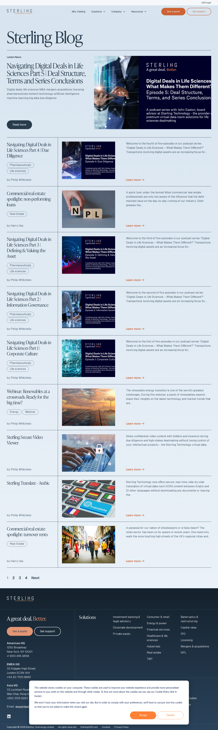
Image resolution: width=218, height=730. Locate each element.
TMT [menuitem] (150, 659)
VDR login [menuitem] (206, 2)
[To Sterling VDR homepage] (19, 11)
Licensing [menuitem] (187, 640)
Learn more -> (135, 180)
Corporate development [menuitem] (128, 627)
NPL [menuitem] (183, 652)
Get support (199, 11)
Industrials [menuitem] (153, 646)
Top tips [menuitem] (186, 704)
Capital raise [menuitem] (189, 627)
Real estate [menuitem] (154, 652)
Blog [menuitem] (183, 685)
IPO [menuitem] (183, 634)
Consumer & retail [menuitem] (158, 617)
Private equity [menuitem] (121, 634)
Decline (170, 715)
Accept (143, 715)
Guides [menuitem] (185, 692)
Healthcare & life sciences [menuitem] (157, 638)
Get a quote (173, 11)
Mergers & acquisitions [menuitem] (195, 646)
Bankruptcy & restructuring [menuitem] (189, 619)
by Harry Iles (15, 225)
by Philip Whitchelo (19, 180)
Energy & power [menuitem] (157, 623)
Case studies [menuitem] (189, 698)
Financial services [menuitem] (158, 629)
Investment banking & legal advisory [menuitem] (126, 619)
